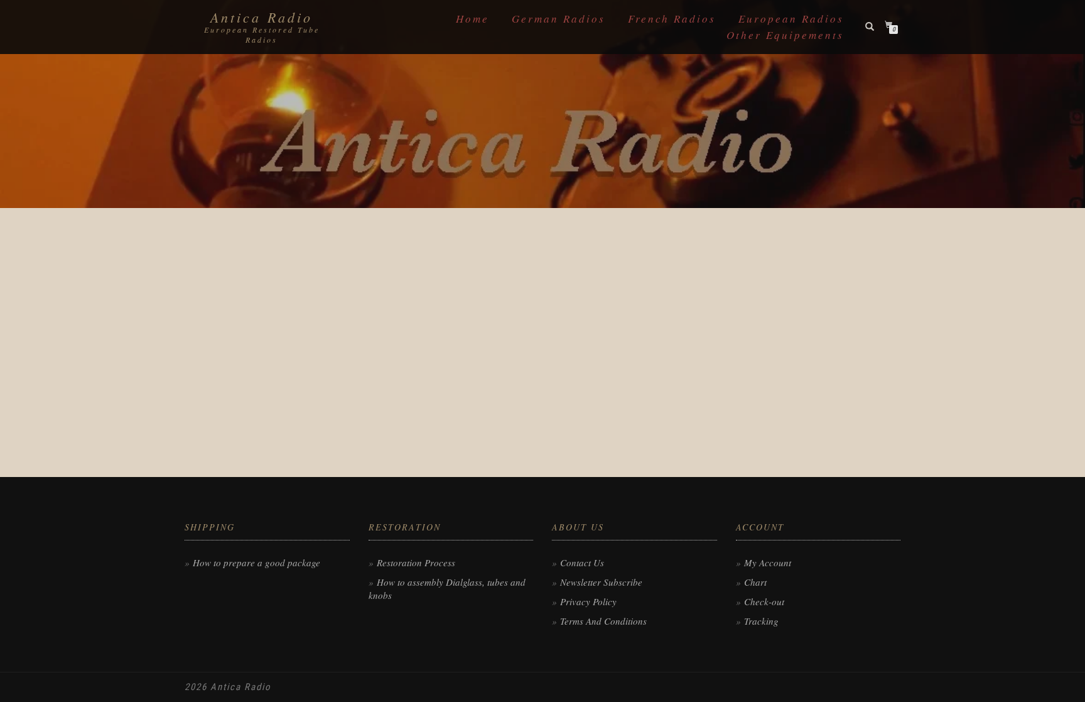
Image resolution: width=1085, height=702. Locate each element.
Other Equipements (785, 35)
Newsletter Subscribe (601, 582)
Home (472, 18)
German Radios (558, 18)
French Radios (672, 18)
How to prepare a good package (256, 562)
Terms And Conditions (603, 621)
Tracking (761, 621)
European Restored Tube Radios (262, 35)
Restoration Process (416, 562)
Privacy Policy (588, 601)
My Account (767, 562)
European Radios (791, 18)
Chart (755, 582)
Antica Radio (261, 17)
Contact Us (582, 562)
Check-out (764, 601)
